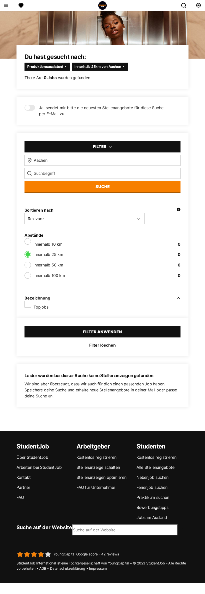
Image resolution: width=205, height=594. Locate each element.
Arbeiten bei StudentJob (39, 467)
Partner (23, 487)
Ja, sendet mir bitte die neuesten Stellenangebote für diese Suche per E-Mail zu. (101, 110)
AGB (42, 568)
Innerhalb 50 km (48, 264)
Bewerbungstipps (152, 507)
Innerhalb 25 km (48, 254)
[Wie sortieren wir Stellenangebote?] (178, 210)
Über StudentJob (32, 457)
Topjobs (41, 307)
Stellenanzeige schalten (98, 467)
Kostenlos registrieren (96, 457)
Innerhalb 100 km (49, 275)
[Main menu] (6, 5)
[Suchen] (185, 5)
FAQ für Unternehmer (95, 487)
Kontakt (23, 477)
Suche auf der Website (44, 527)
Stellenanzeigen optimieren (101, 477)
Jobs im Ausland (151, 517)
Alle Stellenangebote (155, 467)
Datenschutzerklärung (67, 568)
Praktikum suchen (152, 497)
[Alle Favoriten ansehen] (21, 5)
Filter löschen (102, 345)
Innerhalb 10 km (48, 244)
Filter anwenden (102, 331)
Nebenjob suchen (152, 477)
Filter (100, 146)
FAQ (20, 497)
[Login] (198, 5)
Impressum (97, 568)
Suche (103, 186)
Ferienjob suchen (152, 487)
